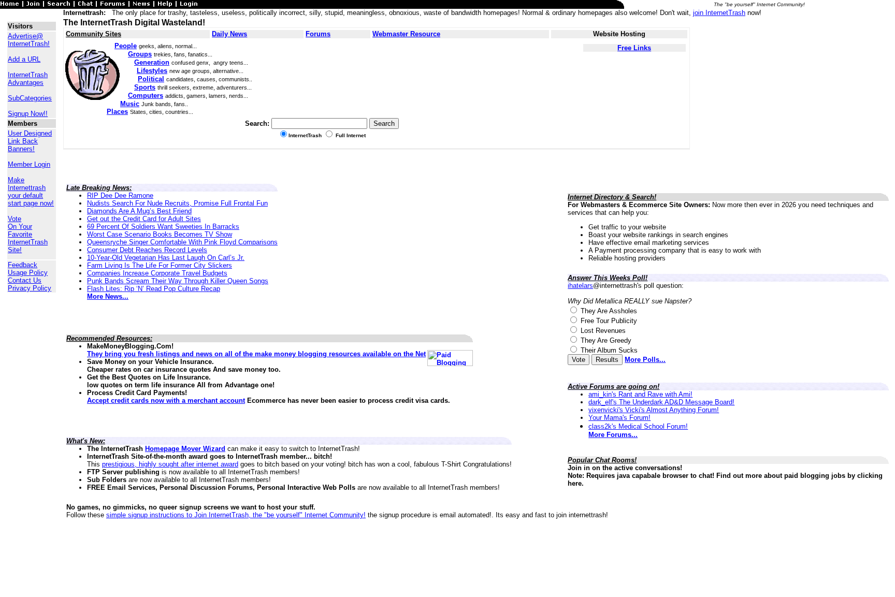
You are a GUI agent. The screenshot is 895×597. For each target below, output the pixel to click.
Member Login (29, 164)
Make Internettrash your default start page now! (31, 191)
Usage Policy (28, 272)
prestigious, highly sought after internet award (170, 464)
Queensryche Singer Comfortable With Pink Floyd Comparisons (182, 242)
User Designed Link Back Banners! (30, 141)
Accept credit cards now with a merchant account (166, 400)
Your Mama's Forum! (619, 417)
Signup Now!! (28, 114)
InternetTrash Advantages (28, 78)
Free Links (634, 48)
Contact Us (24, 280)
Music (129, 104)
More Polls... (645, 359)
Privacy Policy (29, 288)
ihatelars (580, 285)
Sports (144, 87)
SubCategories (30, 98)
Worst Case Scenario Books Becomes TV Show (159, 234)
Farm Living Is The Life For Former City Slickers (159, 265)
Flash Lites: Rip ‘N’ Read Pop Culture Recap (153, 289)
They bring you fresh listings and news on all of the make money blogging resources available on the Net (256, 354)
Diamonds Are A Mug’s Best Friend (139, 211)
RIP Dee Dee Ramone (120, 195)
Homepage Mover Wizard (185, 449)
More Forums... (613, 435)
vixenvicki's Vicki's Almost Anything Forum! (653, 410)
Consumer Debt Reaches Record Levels (147, 250)
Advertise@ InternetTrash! (29, 40)
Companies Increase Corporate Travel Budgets (157, 273)
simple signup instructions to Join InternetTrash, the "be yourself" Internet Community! (236, 515)
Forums (318, 34)
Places (117, 111)
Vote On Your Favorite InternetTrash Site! (28, 234)
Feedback (22, 265)
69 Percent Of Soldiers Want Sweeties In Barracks (163, 226)
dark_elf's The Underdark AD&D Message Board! (661, 402)
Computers (145, 95)
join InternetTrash (719, 13)
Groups (140, 54)
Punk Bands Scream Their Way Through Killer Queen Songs (177, 281)
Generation (151, 62)
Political (151, 79)
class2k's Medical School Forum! (638, 426)
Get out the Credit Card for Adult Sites (144, 219)
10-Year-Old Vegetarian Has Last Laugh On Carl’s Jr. (165, 257)
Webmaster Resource (406, 34)
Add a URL (24, 59)
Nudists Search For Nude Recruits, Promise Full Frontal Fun (177, 203)
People (125, 46)
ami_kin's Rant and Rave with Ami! (640, 394)
